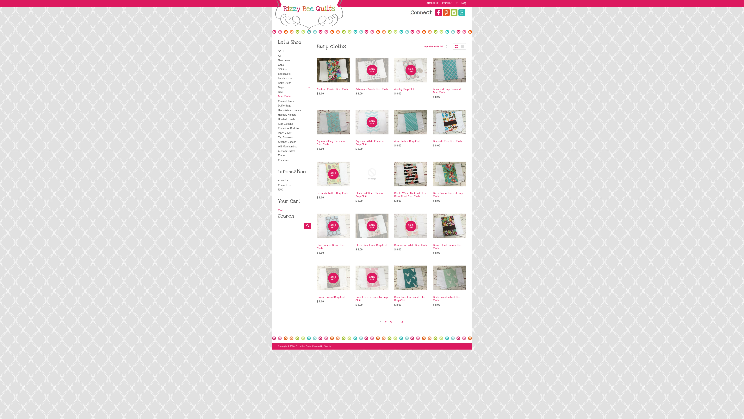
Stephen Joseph (287, 141)
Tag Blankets (285, 137)
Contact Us (450, 3)
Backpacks (284, 73)
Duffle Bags (284, 105)
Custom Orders (286, 151)
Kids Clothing (285, 123)
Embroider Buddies (288, 128)
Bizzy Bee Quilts (303, 346)
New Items (284, 60)
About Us (432, 3)
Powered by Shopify (321, 346)
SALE (281, 51)
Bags (281, 87)
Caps (281, 64)
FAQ (463, 3)
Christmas (283, 160)
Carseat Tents (286, 101)
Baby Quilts (284, 82)
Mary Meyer (284, 132)
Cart (280, 210)
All (279, 55)
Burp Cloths (284, 96)
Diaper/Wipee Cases (289, 110)
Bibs (280, 92)
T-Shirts (282, 69)
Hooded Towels (286, 119)
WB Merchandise (287, 146)
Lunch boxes (285, 78)
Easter (281, 155)
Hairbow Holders (287, 114)
